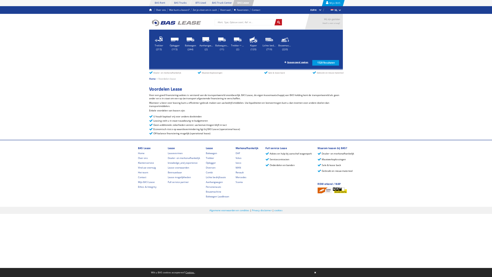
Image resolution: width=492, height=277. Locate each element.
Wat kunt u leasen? (179, 10)
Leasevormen (175, 153)
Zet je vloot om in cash (205, 10)
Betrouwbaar (175, 172)
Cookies (190, 272)
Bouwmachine (213, 191)
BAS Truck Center (222, 2)
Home (152, 78)
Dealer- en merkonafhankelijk (184, 158)
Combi (209, 172)
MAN (238, 167)
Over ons (161, 10)
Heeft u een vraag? (331, 23)
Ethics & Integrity (147, 187)
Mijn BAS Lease (335, 3)
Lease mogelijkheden (179, 177)
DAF (238, 153)
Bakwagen (211, 153)
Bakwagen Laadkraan (217, 196)
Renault (240, 172)
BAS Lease (243, 2)
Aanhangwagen (214, 182)
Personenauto (213, 187)
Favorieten (242, 10)
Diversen (211, 167)
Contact (256, 10)
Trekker (210, 158)
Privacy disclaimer (262, 210)
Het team (143, 172)
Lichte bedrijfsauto (216, 177)
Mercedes (241, 177)
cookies (278, 210)
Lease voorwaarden (178, 167)
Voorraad (225, 10)
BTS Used (200, 2)
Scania (239, 182)
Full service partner (178, 182)
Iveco (238, 162)
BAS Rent (160, 2)
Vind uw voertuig (147, 167)
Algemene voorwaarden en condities (229, 210)
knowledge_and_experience (183, 162)
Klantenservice (146, 162)
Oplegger (211, 162)
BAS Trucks (180, 2)
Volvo (239, 158)
